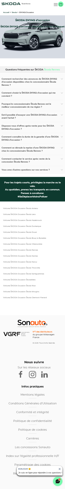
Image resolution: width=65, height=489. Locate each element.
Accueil (6, 12)
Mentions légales (33, 394)
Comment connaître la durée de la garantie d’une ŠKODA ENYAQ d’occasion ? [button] (30, 138)
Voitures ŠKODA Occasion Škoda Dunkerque (22, 226)
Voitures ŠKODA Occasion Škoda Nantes (20, 256)
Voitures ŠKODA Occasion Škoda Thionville (21, 268)
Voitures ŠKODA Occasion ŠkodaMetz (19, 279)
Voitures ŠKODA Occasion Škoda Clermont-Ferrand (25, 297)
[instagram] (34, 374)
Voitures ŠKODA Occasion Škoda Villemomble (22, 244)
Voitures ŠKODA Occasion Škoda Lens (19, 214)
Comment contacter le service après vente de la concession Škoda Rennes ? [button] (26, 160)
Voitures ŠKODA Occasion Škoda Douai (20, 232)
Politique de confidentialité (32, 421)
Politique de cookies (32, 429)
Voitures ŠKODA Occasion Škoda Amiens (20, 208)
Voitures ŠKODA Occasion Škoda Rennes (20, 250)
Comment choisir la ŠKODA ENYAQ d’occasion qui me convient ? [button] (29, 94)
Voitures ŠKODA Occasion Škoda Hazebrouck (22, 220)
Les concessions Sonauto (32, 447)
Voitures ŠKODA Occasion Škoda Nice (19, 285)
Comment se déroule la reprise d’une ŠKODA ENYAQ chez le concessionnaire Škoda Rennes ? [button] (28, 149)
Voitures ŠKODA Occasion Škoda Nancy (20, 262)
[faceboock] (23, 374)
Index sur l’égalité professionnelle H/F (32, 456)
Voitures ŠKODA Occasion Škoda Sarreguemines (23, 274)
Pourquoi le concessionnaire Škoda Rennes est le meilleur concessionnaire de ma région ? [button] (26, 105)
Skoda (14, 12)
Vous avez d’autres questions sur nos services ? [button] (26, 169)
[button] (55, 4)
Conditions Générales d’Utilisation (33, 403)
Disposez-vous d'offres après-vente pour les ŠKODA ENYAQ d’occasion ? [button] (28, 127)
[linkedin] (45, 374)
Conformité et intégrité (32, 412)
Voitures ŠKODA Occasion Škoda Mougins (21, 291)
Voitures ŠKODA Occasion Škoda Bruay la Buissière (24, 238)
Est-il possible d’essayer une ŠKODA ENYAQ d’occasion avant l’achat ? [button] (29, 116)
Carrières (32, 438)
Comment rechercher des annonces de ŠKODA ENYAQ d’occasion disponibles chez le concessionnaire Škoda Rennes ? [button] (29, 81)
